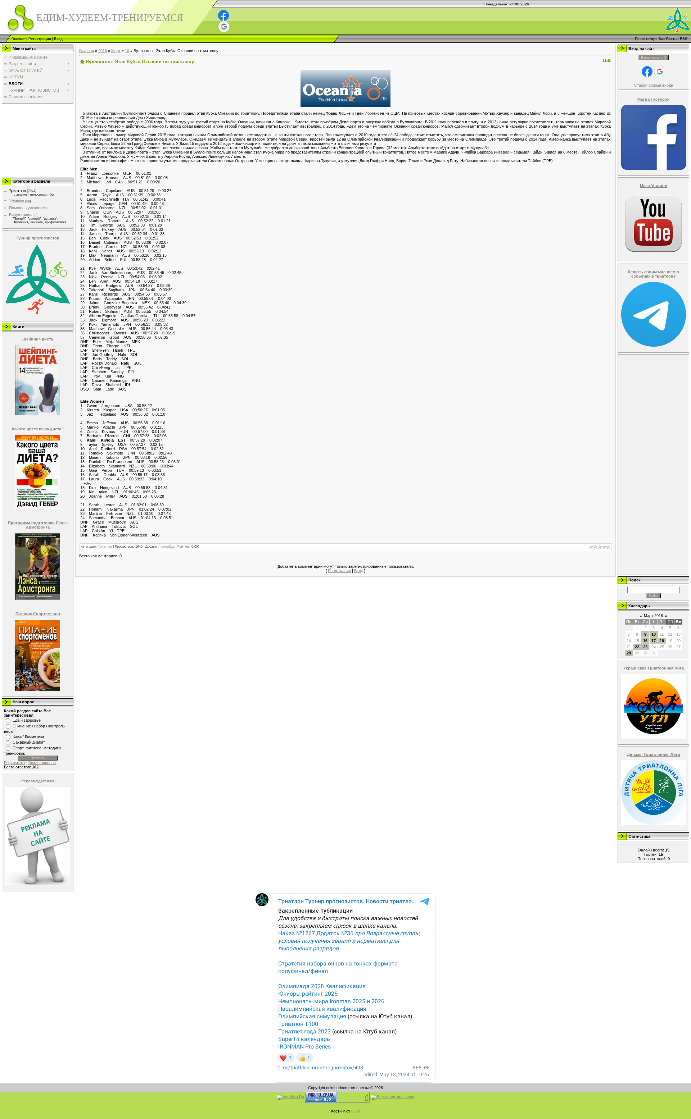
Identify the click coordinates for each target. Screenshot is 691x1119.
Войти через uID (653, 57)
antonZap (168, 546)
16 (645, 641)
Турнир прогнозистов (37, 238)
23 (645, 647)
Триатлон (17, 190)
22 (637, 647)
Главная (18, 39)
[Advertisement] (37, 140)
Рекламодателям (37, 781)
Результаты (14, 763)
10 (127, 51)
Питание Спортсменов (37, 614)
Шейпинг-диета (37, 339)
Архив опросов (42, 763)
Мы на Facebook (653, 99)
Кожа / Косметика (28, 736)
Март (116, 51)
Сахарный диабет (29, 742)
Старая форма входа (653, 85)
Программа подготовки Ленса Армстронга (38, 525)
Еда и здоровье (27, 720)
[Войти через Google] (224, 26)
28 (629, 653)
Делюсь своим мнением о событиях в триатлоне (653, 274)
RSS (683, 39)
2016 (102, 51)
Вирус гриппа (21, 215)
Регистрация (39, 39)
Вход (58, 39)
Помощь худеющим (27, 208)
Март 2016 (653, 615)
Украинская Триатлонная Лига (653, 668)
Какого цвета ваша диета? (38, 429)
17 (653, 641)
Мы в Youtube (653, 185)
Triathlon (16, 201)
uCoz (356, 1111)
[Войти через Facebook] (223, 15)
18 (662, 641)
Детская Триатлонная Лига (653, 754)
